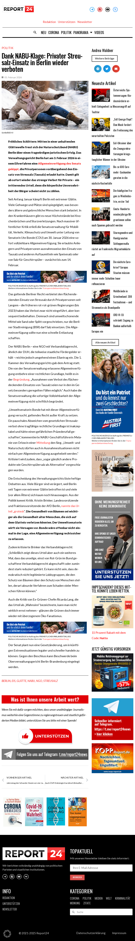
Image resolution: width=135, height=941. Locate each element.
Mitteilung (43, 442)
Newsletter (84, 22)
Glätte (21, 681)
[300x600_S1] (112, 431)
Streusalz (50, 681)
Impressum (119, 933)
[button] (35, 32)
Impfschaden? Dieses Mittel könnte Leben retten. (111, 589)
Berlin (6, 681)
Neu (43, 32)
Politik (66, 32)
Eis (13, 681)
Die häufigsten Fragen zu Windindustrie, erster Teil (123, 196)
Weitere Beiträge (104, 58)
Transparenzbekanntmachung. (56, 288)
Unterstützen (66, 22)
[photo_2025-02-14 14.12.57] (112, 579)
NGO (39, 681)
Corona (53, 32)
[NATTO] (112, 627)
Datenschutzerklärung (91, 933)
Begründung (21, 379)
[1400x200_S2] (45, 281)
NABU (31, 681)
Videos (99, 32)
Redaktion (49, 22)
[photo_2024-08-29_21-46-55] (112, 490)
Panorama (80, 32)
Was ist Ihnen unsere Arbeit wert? (45, 699)
